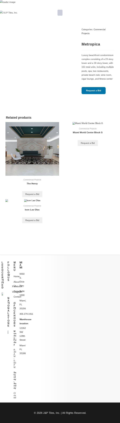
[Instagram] (9, 292)
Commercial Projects (32, 180)
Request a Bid (93, 90)
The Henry (32, 183)
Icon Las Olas (32, 209)
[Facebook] (9, 286)
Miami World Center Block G (88, 132)
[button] (60, 12)
